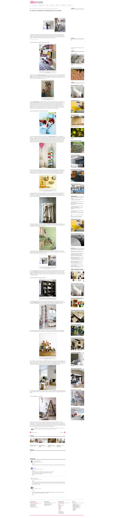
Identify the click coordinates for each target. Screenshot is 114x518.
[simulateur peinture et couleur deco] (77, 245)
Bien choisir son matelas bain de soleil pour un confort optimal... (77, 261)
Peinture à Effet (61, 511)
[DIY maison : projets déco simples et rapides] (34, 443)
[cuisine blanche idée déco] (77, 167)
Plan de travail (32, 506)
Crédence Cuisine (33, 505)
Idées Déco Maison (35, 8)
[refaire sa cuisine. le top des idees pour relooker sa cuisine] (77, 387)
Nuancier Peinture (61, 513)
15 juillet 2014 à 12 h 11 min (37, 479)
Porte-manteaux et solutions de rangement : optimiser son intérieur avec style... (77, 254)
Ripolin (60, 508)
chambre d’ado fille (36, 101)
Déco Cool (32, 8)
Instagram (74, 509)
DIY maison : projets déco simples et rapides (34, 445)
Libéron (60, 509)
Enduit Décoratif (61, 512)
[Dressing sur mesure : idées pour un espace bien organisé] (52, 443)
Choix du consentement (76, 507)
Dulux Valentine (61, 505)
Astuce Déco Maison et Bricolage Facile (42, 8)
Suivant (62, 432)
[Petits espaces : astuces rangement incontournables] (61, 443)
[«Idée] (77, 335)
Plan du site (74, 503)
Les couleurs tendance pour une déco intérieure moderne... (77, 265)
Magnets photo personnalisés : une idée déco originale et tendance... (77, 257)
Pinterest (74, 510)
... (83, 255)
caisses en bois (35, 302)
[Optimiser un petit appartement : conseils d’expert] (43, 443)
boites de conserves (52, 136)
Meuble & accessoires (47, 503)
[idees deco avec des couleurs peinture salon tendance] (77, 112)
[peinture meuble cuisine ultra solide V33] (77, 181)
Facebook (74, 508)
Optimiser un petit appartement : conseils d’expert (42, 446)
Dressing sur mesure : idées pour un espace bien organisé (52, 446)
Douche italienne (33, 504)
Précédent (34, 432)
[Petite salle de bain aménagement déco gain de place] (77, 405)
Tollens (60, 506)
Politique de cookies (76, 504)
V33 (59, 504)
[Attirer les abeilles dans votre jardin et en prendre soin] (77, 136)
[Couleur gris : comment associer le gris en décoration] (77, 63)
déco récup (36, 271)
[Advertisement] (77, 23)
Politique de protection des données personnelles (77, 506)
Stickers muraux (46, 505)
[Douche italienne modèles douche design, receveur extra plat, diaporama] (77, 97)
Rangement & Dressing (48, 504)
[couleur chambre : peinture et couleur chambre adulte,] (77, 281)
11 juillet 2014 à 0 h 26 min (37, 488)
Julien (59, 507)
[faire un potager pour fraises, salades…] (77, 152)
